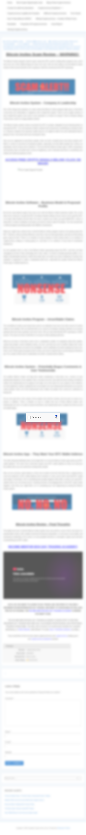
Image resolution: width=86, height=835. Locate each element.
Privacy (54, 421)
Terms (57, 421)
